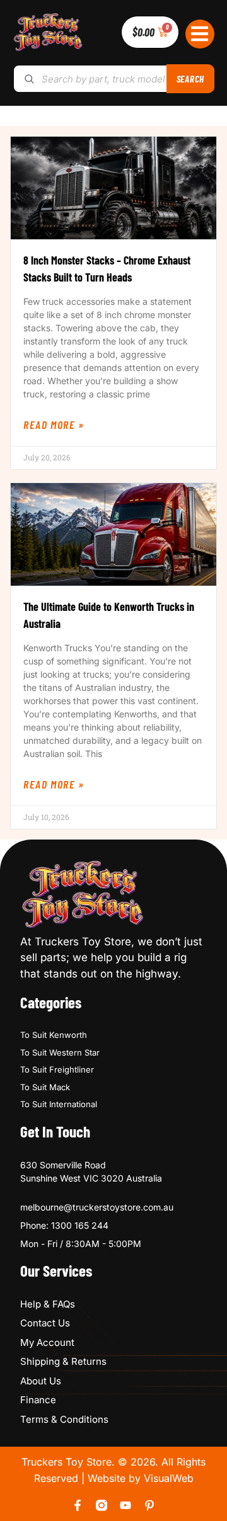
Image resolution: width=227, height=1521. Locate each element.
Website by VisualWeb (141, 1478)
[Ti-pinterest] (149, 1505)
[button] (200, 34)
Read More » (53, 424)
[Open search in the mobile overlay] (113, 78)
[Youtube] (125, 1505)
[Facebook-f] (77, 1505)
